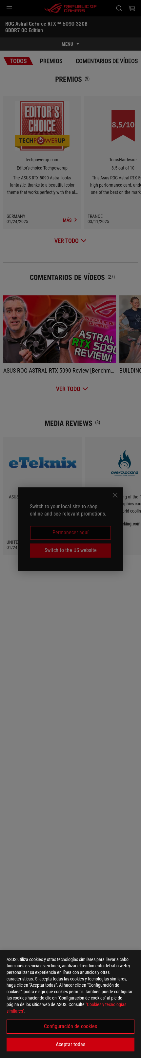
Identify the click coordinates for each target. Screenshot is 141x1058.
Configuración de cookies (70, 1026)
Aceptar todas (70, 1044)
